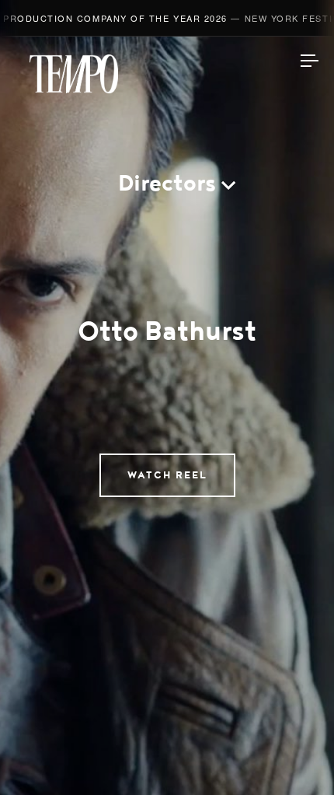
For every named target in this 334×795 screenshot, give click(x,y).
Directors (167, 183)
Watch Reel (167, 475)
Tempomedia (74, 73)
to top (295, 756)
